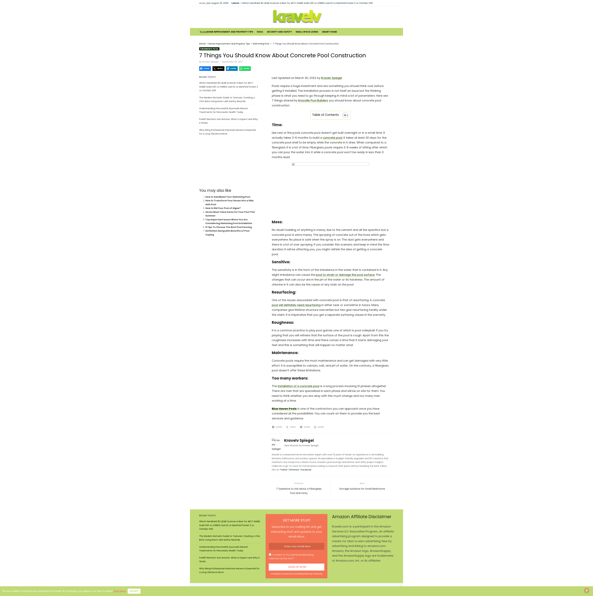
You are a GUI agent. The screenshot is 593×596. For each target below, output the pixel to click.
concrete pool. (333, 138)
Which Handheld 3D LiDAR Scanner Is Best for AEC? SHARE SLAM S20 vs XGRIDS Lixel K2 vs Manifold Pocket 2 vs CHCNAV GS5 (307, 3)
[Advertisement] (228, 162)
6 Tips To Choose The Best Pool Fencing (228, 227)
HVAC (260, 31)
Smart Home (329, 31)
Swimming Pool (261, 43)
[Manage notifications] (586, 590)
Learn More (120, 591)
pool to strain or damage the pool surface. (345, 275)
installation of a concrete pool (298, 386)
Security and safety (279, 31)
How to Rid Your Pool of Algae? (223, 208)
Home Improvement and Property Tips (230, 31)
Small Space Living (307, 31)
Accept (134, 591)
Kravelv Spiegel (210, 61)
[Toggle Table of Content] (343, 115)
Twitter (284, 469)
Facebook (306, 469)
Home (202, 43)
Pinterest (294, 469)
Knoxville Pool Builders (313, 100)
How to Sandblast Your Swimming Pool (227, 196)
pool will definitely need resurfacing (296, 305)
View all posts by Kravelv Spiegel (301, 445)
